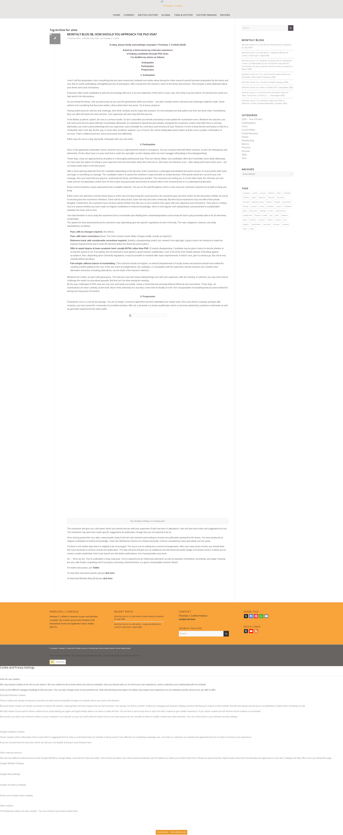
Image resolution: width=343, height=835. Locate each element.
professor (253, 220)
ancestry (263, 193)
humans (279, 206)
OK (52, 662)
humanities (270, 206)
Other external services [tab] (11, 753)
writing (252, 229)
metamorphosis (281, 211)
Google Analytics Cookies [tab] (12, 732)
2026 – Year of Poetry (252, 119)
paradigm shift (247, 215)
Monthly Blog (88, 38)
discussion (280, 197)
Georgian (277, 202)
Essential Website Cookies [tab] (13, 695)
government (287, 202)
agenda (255, 193)
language (263, 211)
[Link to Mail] (291, 648)
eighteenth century (258, 202)
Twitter (96, 568)
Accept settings (162, 832)
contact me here (187, 619)
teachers (278, 220)
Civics (245, 126)
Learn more (60, 662)
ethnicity (269, 202)
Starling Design (126, 648)
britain (279, 193)
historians (254, 206)
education (246, 202)
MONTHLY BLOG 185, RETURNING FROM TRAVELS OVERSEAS (266, 44)
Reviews (246, 151)
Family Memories (250, 133)
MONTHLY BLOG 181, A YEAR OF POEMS (258, 82)
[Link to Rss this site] (287, 648)
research (262, 220)
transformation (256, 224)
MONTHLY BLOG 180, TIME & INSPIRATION (259, 87)
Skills (97, 38)
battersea (271, 193)
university (276, 224)
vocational (285, 224)
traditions (246, 224)
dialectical (271, 197)
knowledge (287, 206)
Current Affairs (248, 130)
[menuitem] (116, 15)
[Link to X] (283, 648)
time (285, 220)
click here (110, 573)
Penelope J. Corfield (111, 38)
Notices (245, 144)
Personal (246, 147)
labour (245, 211)
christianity (286, 193)
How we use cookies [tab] (10, 679)
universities (267, 224)
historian (245, 206)
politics (245, 220)
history (262, 206)
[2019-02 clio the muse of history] (55, 38)
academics (246, 193)
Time (244, 158)
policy (277, 215)
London (270, 211)
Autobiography (249, 123)
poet (271, 215)
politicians (284, 215)
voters (245, 229)
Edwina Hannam (109, 648)
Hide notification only (178, 832)
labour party (253, 211)
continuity (246, 197)
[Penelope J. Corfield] (171, 6)
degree (254, 197)
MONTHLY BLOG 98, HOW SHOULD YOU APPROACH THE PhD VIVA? (112, 34)
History (245, 137)
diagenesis (262, 197)
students (270, 220)
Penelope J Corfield (261, 215)
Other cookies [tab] (6, 806)
